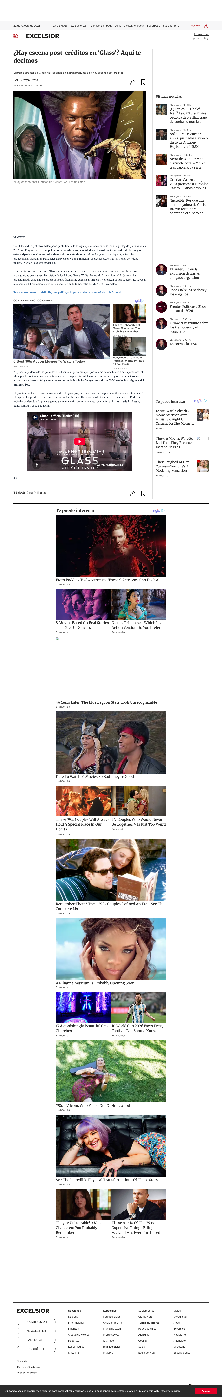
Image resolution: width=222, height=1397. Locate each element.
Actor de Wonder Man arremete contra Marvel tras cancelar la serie (188, 163)
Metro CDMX (111, 1334)
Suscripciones (181, 1352)
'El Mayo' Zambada (101, 25)
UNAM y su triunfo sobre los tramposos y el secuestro (189, 327)
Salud (141, 1346)
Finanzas (73, 1328)
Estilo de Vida (146, 1352)
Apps (176, 1322)
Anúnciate (195, 25)
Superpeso (153, 25)
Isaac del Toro (171, 25)
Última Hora (201, 34)
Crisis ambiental (113, 1322)
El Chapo (108, 1340)
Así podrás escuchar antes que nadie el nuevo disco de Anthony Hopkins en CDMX (189, 140)
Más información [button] (170, 1391)
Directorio (22, 1361)
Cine (29, 493)
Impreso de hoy (199, 38)
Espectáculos (76, 1346)
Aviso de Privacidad (27, 1372)
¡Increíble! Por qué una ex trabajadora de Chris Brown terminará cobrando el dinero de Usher (188, 207)
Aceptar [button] (206, 1391)
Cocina (142, 1340)
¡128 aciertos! (79, 25)
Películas (40, 493)
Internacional (76, 1322)
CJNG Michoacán (134, 25)
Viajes (177, 1310)
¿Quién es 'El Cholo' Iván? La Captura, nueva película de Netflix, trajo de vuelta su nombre (188, 115)
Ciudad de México (79, 1334)
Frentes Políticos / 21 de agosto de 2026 (188, 309)
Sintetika (73, 1352)
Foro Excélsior (112, 1316)
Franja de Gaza (112, 1328)
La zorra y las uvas (184, 344)
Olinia (118, 25)
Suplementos (146, 1310)
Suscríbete (36, 1349)
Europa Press (29, 80)
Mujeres (108, 1352)
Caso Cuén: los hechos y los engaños (188, 292)
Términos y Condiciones (29, 1367)
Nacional (73, 1316)
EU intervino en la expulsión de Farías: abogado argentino (185, 273)
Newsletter (36, 1331)
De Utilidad (180, 1316)
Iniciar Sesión (36, 1322)
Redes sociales (147, 1328)
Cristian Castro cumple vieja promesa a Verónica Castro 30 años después (189, 184)
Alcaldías (143, 1334)
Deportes (73, 1340)
